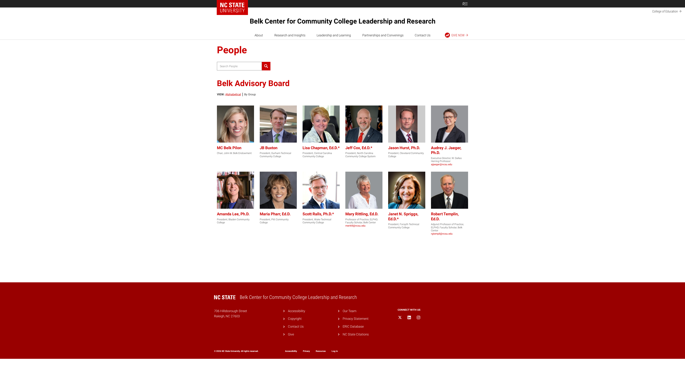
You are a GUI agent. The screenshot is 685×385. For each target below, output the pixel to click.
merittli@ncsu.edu (355, 225)
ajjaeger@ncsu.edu (441, 164)
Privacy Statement (356, 318)
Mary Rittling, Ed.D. (361, 214)
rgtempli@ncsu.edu (442, 233)
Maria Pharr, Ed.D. (275, 214)
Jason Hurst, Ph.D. (404, 148)
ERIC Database (353, 326)
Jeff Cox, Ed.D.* (358, 148)
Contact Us (422, 35)
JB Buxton (268, 148)
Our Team (349, 311)
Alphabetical (233, 94)
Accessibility (296, 311)
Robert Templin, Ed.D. (445, 216)
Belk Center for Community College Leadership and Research (342, 21)
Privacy (306, 351)
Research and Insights (289, 35)
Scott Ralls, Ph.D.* (318, 214)
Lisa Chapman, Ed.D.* (321, 148)
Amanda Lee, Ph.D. (233, 214)
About (259, 35)
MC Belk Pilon (229, 148)
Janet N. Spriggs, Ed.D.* (403, 216)
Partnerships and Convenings (383, 35)
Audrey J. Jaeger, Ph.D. (446, 150)
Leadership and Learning (334, 35)
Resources (321, 351)
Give (291, 334)
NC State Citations (356, 334)
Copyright (295, 318)
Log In (335, 351)
